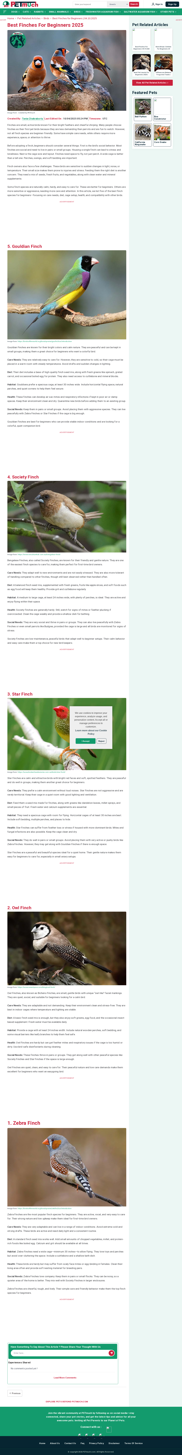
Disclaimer (114, 1443)
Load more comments (65, 1377)
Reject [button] (101, 741)
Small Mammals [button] (59, 12)
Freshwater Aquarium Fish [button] (102, 12)
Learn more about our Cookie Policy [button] (91, 732)
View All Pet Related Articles (151, 82)
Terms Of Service (133, 1443)
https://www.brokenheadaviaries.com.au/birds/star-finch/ (41, 772)
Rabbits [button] (39, 12)
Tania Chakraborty (32, 118)
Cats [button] (26, 12)
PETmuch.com (89, 1452)
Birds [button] (77, 12)
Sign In (159, 4)
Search (134, 4)
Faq (82, 1443)
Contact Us (70, 1443)
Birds (46, 18)
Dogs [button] (14, 12)
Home (10, 18)
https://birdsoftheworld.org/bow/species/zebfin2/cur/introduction (45, 1208)
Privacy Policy (96, 1443)
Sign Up (172, 4)
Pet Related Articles (28, 18)
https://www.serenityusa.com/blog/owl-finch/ (36, 987)
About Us (55, 1443)
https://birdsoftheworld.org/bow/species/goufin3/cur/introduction (45, 341)
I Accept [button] (86, 741)
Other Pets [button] (167, 12)
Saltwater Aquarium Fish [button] (139, 12)
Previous (16, 1393)
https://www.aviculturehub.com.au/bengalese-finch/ (39, 554)
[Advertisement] (67, 221)
